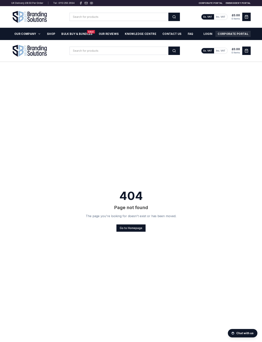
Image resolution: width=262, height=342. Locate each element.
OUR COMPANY (25, 33)
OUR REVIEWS (109, 33)
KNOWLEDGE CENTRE (140, 33)
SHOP (51, 33)
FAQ (190, 33)
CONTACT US (172, 33)
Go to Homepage (131, 228)
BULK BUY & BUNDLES (77, 33)
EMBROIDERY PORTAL (238, 3)
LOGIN (208, 33)
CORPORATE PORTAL (211, 3)
